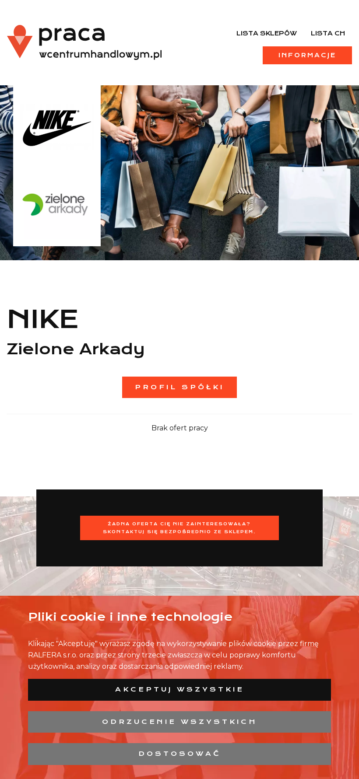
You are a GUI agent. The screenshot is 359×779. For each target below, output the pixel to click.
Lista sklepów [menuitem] (266, 33)
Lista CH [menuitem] (328, 33)
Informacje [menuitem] (307, 55)
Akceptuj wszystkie (179, 689)
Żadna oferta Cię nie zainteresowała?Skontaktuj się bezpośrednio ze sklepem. (179, 527)
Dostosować (179, 754)
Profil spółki (179, 387)
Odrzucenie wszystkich (179, 722)
